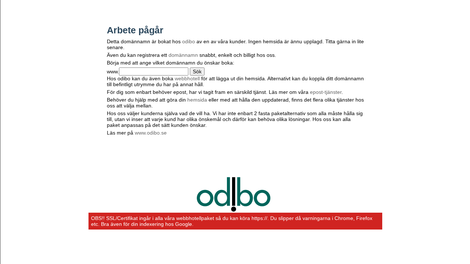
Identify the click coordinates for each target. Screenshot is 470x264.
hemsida (197, 100)
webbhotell (187, 78)
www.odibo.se (151, 133)
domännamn (183, 55)
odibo (188, 41)
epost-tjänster (325, 92)
